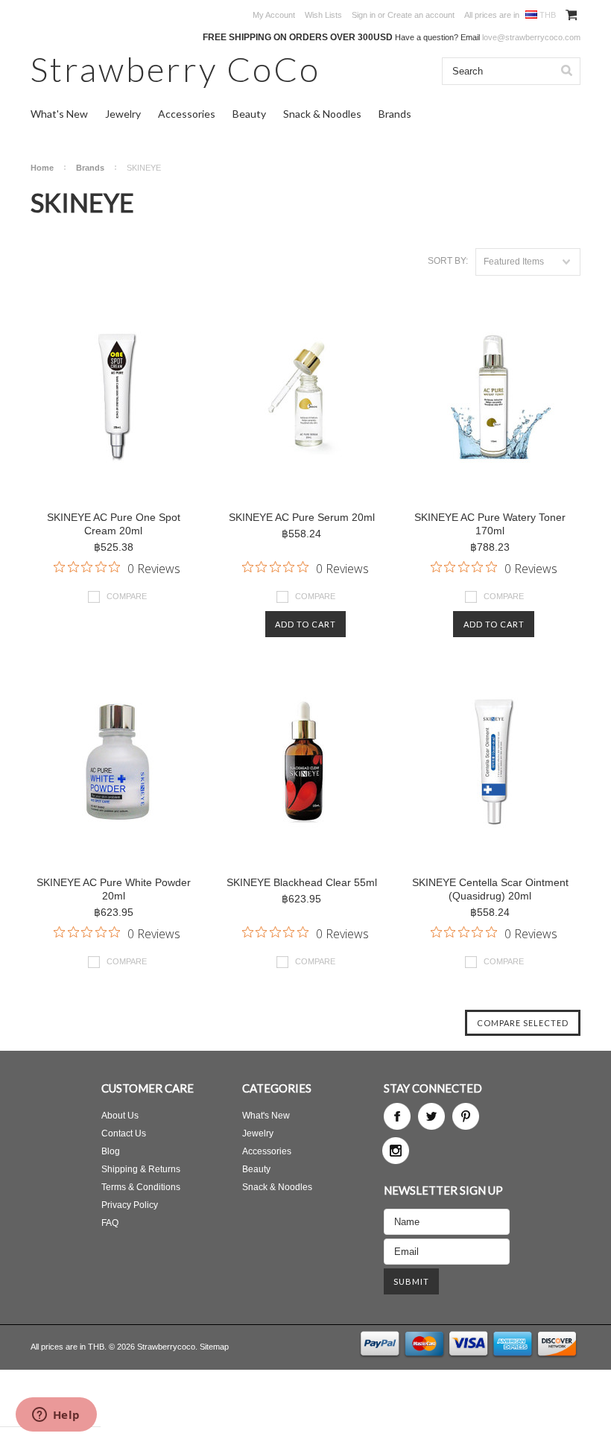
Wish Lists (323, 14)
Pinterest (465, 1116)
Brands (395, 113)
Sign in (364, 14)
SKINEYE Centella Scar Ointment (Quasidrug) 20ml (490, 889)
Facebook (397, 1116)
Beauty (249, 113)
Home (42, 167)
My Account (274, 14)
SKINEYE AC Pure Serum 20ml (302, 517)
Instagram (395, 1150)
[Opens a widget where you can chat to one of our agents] (56, 1416)
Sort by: (448, 261)
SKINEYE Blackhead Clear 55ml (302, 882)
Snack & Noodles (322, 113)
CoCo (175, 68)
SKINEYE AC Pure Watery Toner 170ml (490, 524)
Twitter (431, 1116)
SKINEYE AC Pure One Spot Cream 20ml (113, 524)
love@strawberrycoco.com (531, 37)
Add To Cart (305, 624)
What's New (59, 113)
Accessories (186, 113)
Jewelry (123, 113)
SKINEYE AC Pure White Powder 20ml (114, 889)
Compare (127, 596)
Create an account (421, 14)
